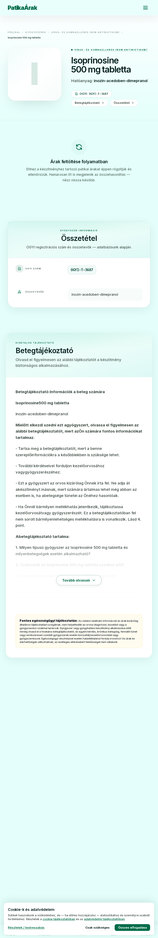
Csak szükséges (97, 927)
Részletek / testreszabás (26, 927)
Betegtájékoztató (87, 103)
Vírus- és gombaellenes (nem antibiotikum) (85, 32)
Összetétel (122, 103)
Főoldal (14, 32)
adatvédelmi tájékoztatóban (104, 919)
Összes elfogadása (132, 927)
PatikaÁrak (22, 7)
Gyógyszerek (35, 32)
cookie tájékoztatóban (59, 919)
